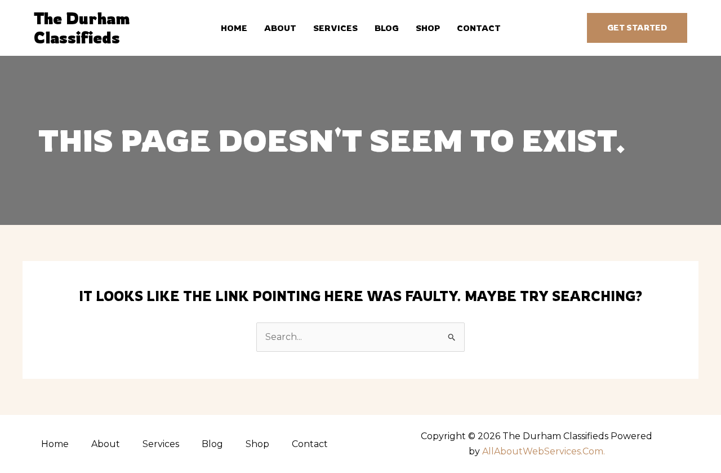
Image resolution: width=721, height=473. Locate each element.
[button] (637, 28)
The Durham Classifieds (82, 27)
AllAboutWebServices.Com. (543, 451)
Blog (387, 28)
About (280, 28)
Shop (428, 28)
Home (234, 28)
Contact (479, 28)
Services (335, 28)
